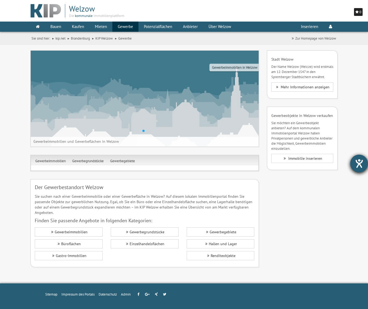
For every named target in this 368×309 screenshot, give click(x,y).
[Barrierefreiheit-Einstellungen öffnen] (359, 163)
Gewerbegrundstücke (88, 160)
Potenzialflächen (158, 26)
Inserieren (309, 26)
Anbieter (190, 26)
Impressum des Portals (78, 294)
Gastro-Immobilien (71, 255)
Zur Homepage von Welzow (315, 38)
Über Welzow (220, 26)
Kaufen (78, 26)
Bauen (55, 26)
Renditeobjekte (223, 255)
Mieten (101, 26)
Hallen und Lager (223, 243)
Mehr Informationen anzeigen (304, 87)
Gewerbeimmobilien (50, 160)
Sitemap (51, 294)
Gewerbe (125, 26)
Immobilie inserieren (304, 158)
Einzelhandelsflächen (147, 243)
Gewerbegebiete (122, 160)
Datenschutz (108, 294)
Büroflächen (71, 243)
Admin (126, 294)
